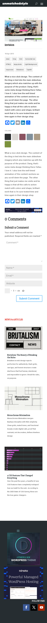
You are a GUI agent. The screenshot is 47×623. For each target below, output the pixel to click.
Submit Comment (29, 298)
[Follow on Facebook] (26, 607)
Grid (20, 59)
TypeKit (29, 70)
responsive (9, 70)
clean (8, 59)
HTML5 (8, 64)
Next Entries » (34, 508)
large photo (18, 64)
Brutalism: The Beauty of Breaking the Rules (22, 356)
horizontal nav (30, 59)
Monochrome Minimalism (18, 415)
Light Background (31, 64)
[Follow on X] (34, 607)
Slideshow (20, 70)
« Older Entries (13, 508)
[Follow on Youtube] (41, 607)
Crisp (14, 59)
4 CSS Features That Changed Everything (20, 476)
